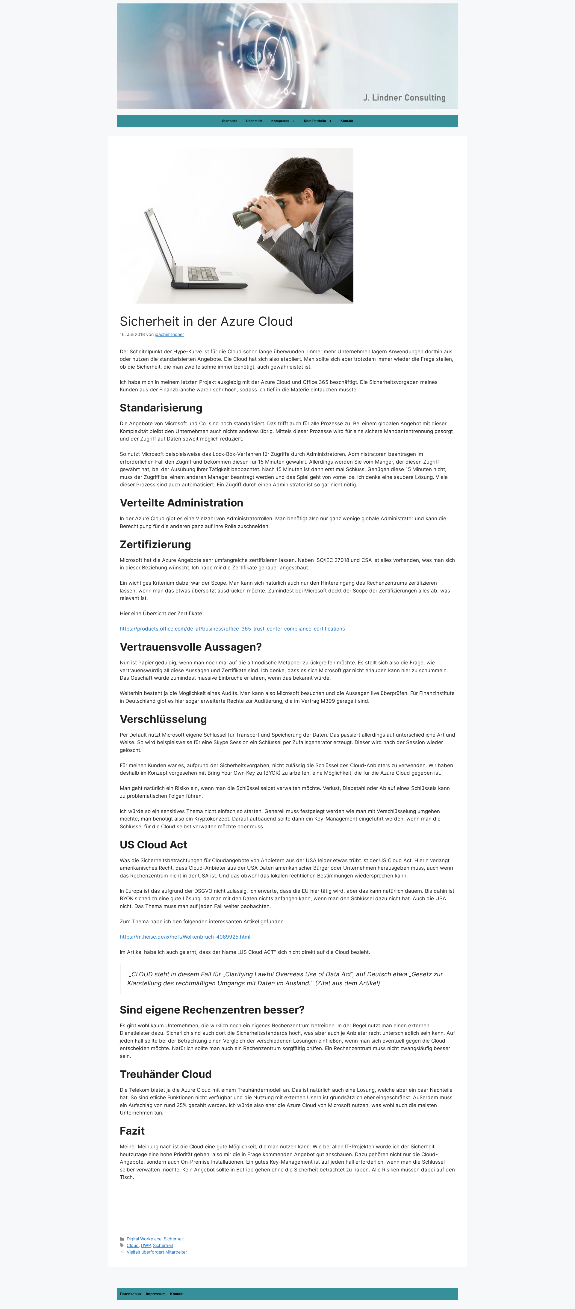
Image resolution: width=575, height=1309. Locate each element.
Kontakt (347, 121)
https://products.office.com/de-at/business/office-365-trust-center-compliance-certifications (232, 629)
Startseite (229, 121)
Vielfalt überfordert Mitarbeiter (157, 1251)
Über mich (254, 121)
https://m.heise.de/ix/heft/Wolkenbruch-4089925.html (185, 937)
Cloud (133, 1245)
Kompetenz (280, 121)
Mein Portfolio (315, 121)
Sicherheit (174, 1238)
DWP (146, 1245)
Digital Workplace (144, 1238)
